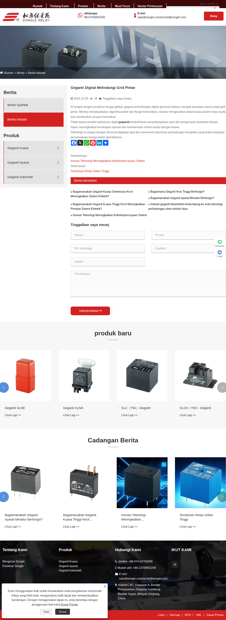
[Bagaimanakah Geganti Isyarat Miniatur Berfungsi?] (25, 482)
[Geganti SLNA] (83, 375)
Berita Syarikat (17, 105)
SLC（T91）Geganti (135, 408)
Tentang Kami (59, 6)
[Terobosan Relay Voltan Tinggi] (200, 482)
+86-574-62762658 (141, 561)
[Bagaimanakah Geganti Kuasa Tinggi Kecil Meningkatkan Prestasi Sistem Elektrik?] (83, 482)
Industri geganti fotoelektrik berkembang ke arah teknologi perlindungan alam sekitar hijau (185, 206)
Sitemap (175, 614)
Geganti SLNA (73, 408)
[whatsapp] (175, 564)
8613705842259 (94, 17)
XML (199, 614)
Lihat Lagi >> (13, 415)
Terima (62, 611)
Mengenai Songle (13, 561)
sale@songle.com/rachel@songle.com (162, 17)
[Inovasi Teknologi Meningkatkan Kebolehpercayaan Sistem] (142, 482)
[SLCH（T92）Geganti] (200, 375)
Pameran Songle (13, 566)
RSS (188, 614)
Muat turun (122, 6)
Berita (101, 6)
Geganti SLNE (15, 408)
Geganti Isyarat (18, 162)
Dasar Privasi (215, 614)
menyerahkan (90, 311)
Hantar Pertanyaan (150, 6)
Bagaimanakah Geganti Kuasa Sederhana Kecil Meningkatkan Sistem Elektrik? (102, 194)
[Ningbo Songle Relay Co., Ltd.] (26, 16)
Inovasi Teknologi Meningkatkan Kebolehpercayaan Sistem (108, 160)
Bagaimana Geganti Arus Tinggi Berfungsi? (177, 191)
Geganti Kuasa (17, 148)
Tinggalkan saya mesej (116, 98)
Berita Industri (36, 72)
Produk (83, 6)
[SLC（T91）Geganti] (142, 375)
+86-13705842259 (144, 567)
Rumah (38, 6)
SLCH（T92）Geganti (195, 408)
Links (161, 614)
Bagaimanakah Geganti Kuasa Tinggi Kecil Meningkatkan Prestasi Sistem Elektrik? (108, 206)
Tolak (46, 611)
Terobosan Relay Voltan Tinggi (90, 171)
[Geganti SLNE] (25, 375)
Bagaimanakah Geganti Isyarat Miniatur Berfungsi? (182, 197)
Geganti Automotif (20, 177)
